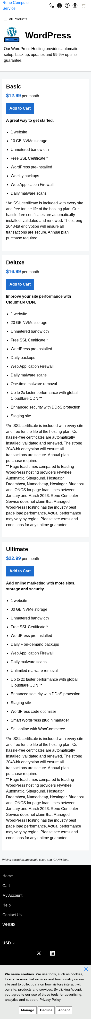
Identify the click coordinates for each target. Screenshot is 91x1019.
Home (7, 876)
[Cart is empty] (83, 5)
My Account (12, 895)
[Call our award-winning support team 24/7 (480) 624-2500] (67, 5)
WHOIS (9, 925)
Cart (6, 886)
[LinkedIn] (52, 955)
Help (6, 905)
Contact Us (12, 915)
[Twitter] (39, 955)
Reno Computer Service (16, 5)
